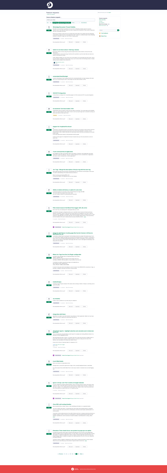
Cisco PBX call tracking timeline (62, 404)
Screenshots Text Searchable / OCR (63, 108)
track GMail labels (58, 361)
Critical (85, 42)
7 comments (62, 319)
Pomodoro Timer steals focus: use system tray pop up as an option (72, 430)
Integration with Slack (59, 314)
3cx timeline (56, 298)
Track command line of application (63, 151)
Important (78, 42)
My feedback (84, 22)
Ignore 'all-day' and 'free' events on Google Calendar (68, 382)
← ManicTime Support (50, 14)
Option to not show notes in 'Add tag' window (66, 49)
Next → (81, 453)
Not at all (71, 42)
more (85, 216)
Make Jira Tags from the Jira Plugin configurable (67, 254)
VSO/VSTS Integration (59, 93)
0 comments (62, 81)
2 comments (62, 65)
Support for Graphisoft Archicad (62, 126)
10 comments (62, 196)
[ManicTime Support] (49, 5)
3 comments (62, 158)
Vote (49, 30)
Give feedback (104, 33)
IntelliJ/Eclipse (57, 282)
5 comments (60, 115)
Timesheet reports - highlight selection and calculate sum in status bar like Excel (73, 331)
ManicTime (104, 36)
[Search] (118, 30)
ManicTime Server (102, 25)
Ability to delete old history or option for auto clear (67, 190)
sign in (109, 12)
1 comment (62, 38)
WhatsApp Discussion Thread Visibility (64, 27)
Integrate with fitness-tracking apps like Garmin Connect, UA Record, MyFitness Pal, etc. (73, 233)
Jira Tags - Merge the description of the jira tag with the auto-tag (71, 169)
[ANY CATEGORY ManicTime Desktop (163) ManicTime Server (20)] (64, 22)
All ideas (100, 21)
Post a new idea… (102, 19)
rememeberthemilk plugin (60, 76)
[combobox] (108, 30)
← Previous (60, 453)
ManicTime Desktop (68, 38)
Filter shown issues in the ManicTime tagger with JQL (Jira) (70, 208)
